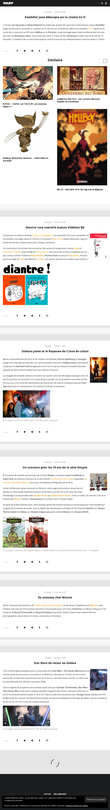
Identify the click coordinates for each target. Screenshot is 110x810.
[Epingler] (32, 51)
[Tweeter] (25, 51)
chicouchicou (42, 251)
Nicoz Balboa (37, 255)
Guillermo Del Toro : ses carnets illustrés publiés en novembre (78, 100)
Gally (76, 248)
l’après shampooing (48, 605)
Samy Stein (73, 255)
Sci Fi (90, 28)
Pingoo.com (37, 235)
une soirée (58, 239)
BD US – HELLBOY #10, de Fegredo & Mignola (80, 189)
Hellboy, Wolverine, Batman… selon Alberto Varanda (25, 159)
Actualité (48, 12)
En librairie (60, 794)
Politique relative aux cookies (77, 806)
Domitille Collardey (12, 251)
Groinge (40, 259)
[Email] (47, 51)
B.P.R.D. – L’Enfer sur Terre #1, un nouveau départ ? (25, 105)
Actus (47, 794)
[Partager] (17, 51)
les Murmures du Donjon (61, 478)
